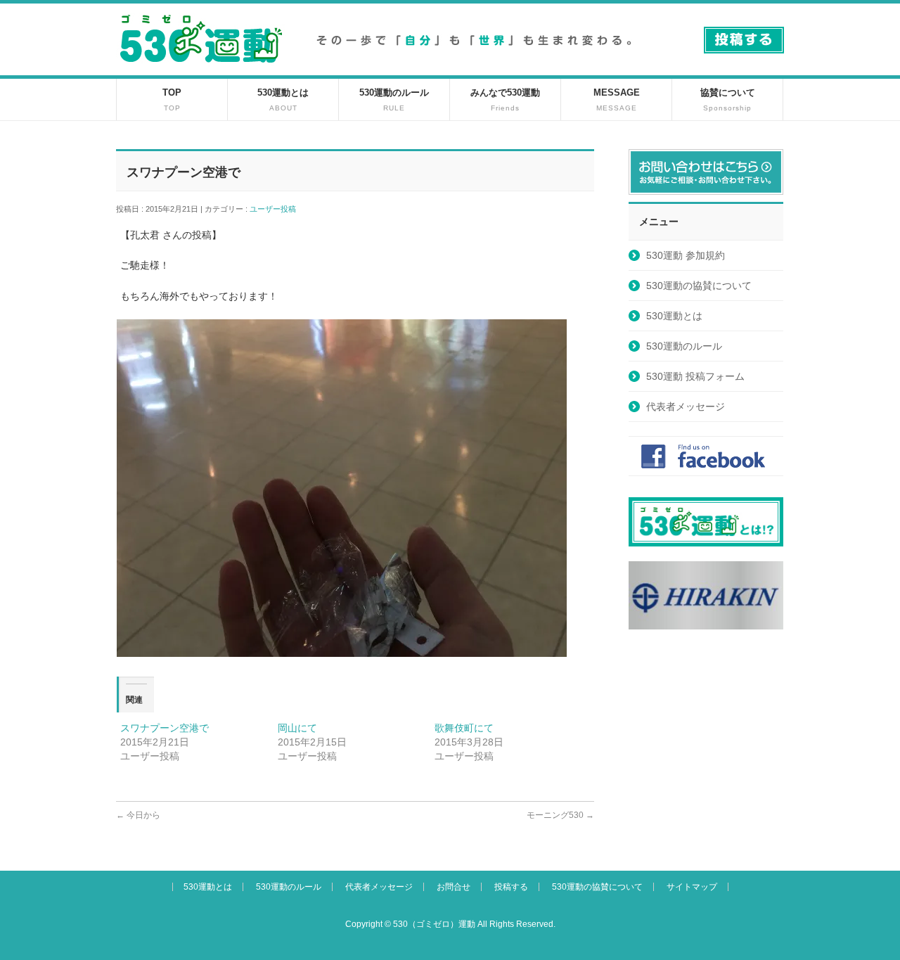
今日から (138, 815)
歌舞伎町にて (464, 728)
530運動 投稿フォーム (695, 376)
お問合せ (453, 887)
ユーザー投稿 (277, 209)
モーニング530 (560, 815)
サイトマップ (692, 887)
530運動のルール (684, 346)
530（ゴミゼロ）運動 (434, 924)
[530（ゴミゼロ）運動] (201, 67)
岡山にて (297, 728)
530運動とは (674, 315)
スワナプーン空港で (164, 728)
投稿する (511, 887)
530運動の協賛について (699, 285)
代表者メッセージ (685, 406)
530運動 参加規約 (685, 255)
